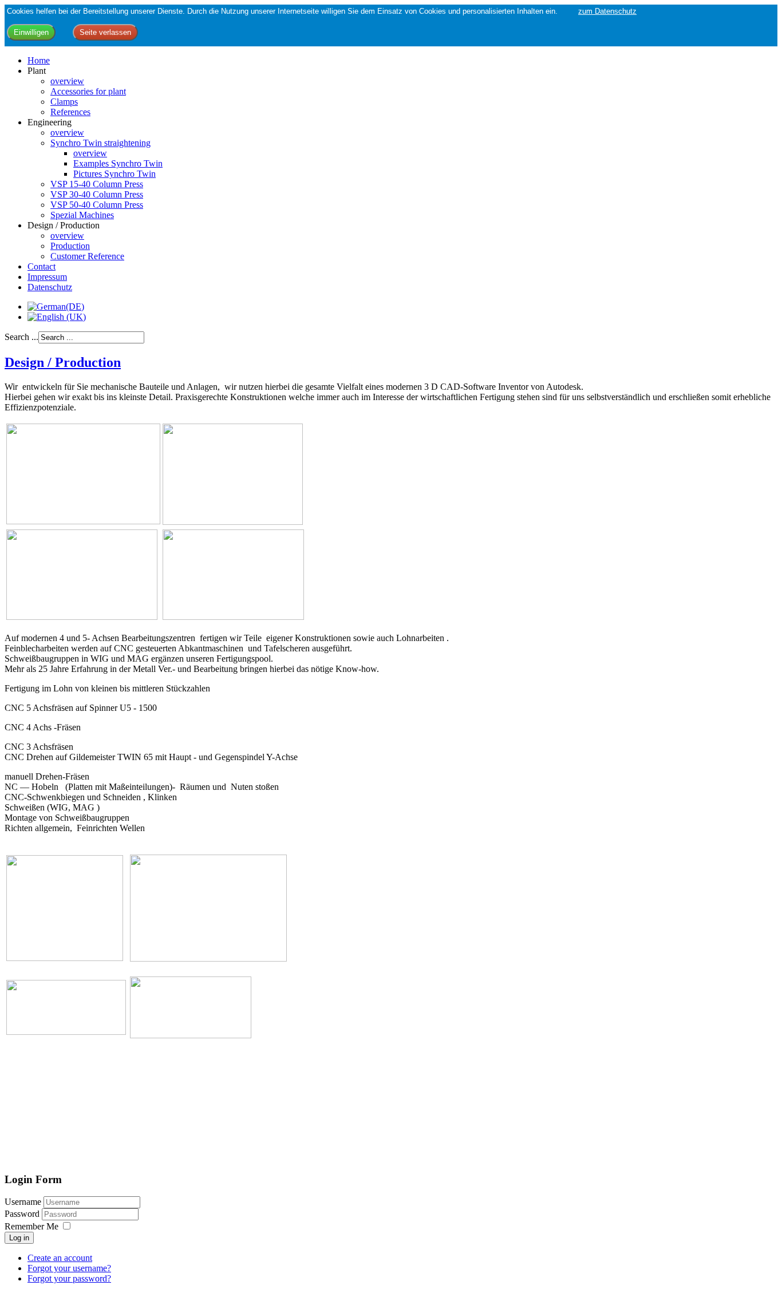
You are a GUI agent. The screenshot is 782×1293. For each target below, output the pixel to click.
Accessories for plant (88, 91)
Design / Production (63, 362)
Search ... (21, 337)
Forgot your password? (69, 1278)
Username (23, 1202)
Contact (41, 266)
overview (67, 81)
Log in (19, 1237)
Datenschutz (49, 287)
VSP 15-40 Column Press (96, 184)
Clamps (64, 101)
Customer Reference (87, 256)
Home (38, 60)
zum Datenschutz (607, 11)
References (70, 112)
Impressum (47, 277)
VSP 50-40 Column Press (96, 204)
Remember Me (31, 1226)
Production (70, 246)
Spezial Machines (82, 215)
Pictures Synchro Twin (114, 174)
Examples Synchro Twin (118, 163)
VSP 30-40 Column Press (96, 194)
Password (23, 1214)
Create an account (59, 1258)
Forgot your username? (69, 1268)
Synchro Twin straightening (100, 143)
